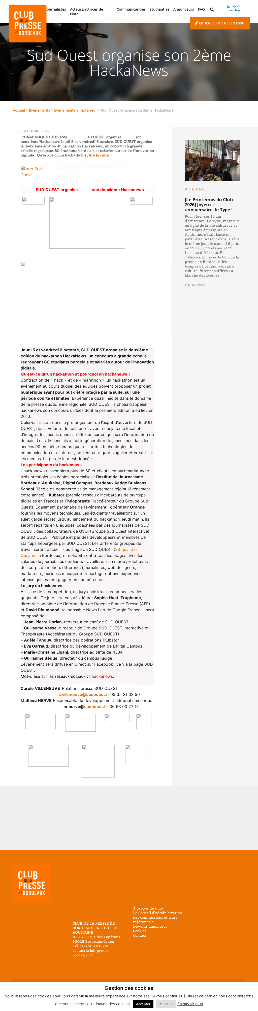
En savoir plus (190, 1003)
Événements (39, 110)
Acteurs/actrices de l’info (86, 11)
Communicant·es (131, 9)
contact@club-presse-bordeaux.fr (91, 952)
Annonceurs (183, 9)
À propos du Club (148, 908)
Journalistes (56, 9)
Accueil (19, 110)
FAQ (201, 9)
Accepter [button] (143, 1004)
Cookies (140, 931)
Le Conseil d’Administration (157, 913)
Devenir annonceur (150, 926)
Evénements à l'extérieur (75, 110)
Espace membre (234, 8)
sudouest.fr (95, 706)
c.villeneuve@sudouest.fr (83, 694)
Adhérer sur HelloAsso (221, 23)
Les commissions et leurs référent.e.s (155, 919)
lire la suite (98, 155)
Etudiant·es (159, 9)
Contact (139, 935)
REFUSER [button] (166, 1004)
